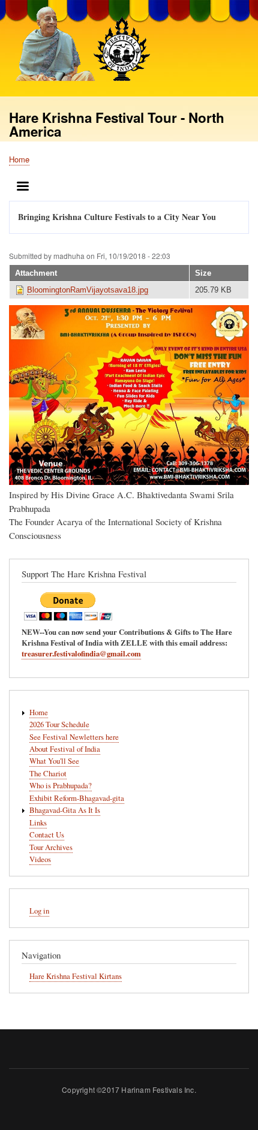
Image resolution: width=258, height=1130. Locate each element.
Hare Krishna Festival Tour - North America (116, 124)
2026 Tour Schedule (59, 724)
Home (19, 159)
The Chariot (48, 774)
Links (38, 823)
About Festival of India (64, 749)
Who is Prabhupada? (60, 786)
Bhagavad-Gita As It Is (64, 810)
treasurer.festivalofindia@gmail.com (81, 653)
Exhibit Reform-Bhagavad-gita (76, 798)
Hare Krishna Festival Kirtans (75, 976)
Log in (39, 911)
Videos (40, 859)
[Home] (79, 45)
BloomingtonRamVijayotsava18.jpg (87, 289)
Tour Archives (51, 847)
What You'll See (54, 761)
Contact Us (46, 835)
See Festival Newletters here (74, 737)
